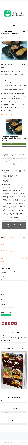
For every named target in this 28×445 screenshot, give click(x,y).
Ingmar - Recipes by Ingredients (14, 13)
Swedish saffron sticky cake (9, 237)
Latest (17, 249)
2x (22, 170)
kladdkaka (13, 66)
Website (3, 304)
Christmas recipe (9, 249)
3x (24, 170)
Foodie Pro (12, 442)
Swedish (20, 249)
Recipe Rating (4, 275)
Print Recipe (14, 143)
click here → (7, 340)
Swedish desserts (9, 250)
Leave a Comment (19, 37)
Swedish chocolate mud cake (18, 235)
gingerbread (8, 251)
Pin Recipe (15, 147)
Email (2, 299)
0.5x (17, 170)
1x (19, 170)
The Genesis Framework (21, 442)
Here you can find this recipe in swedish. (10, 114)
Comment (3, 279)
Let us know (13, 226)
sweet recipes (17, 242)
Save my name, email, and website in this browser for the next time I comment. (12, 311)
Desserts (14, 249)
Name (3, 294)
